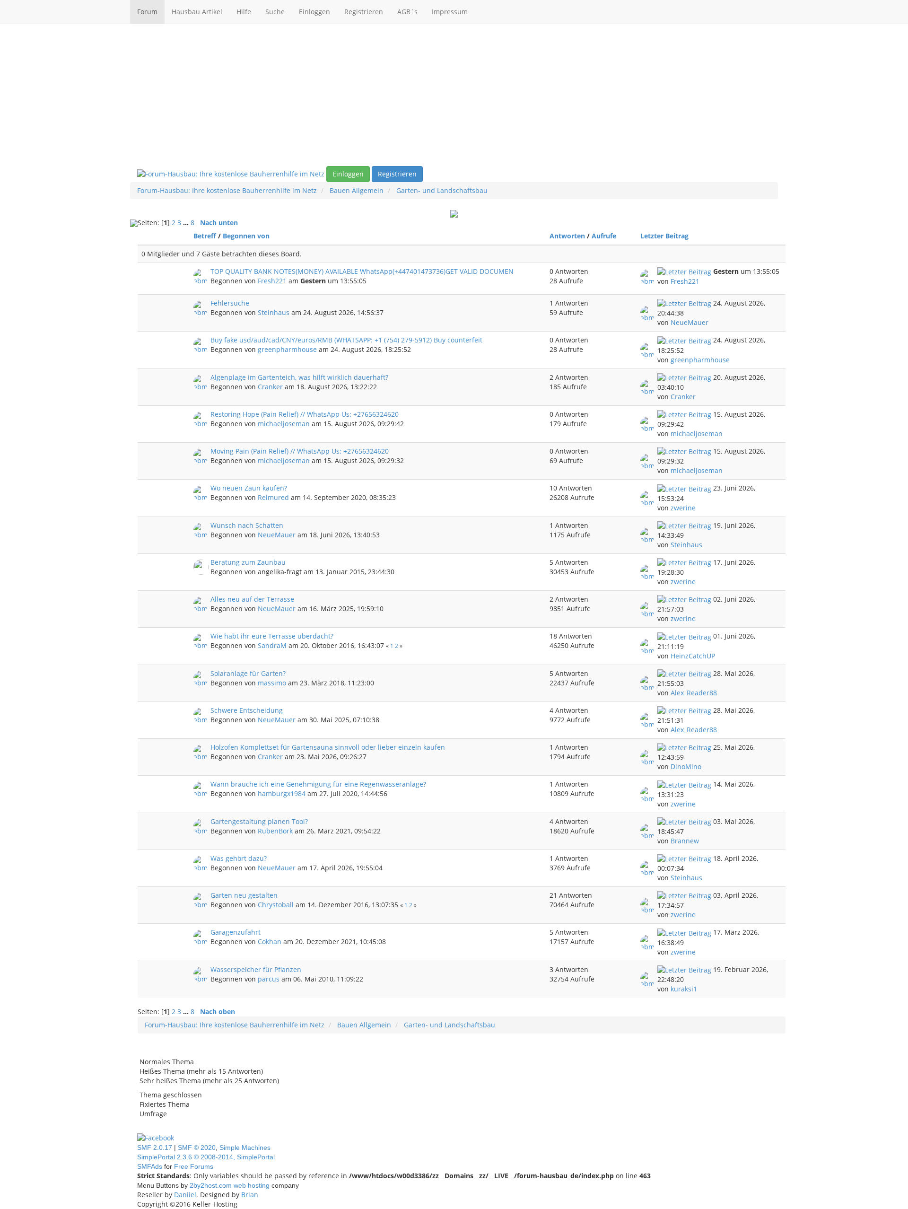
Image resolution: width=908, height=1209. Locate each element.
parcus (268, 978)
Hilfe (243, 11)
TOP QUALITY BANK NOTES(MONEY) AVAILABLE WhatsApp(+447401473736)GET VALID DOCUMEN (362, 271)
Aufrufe (604, 235)
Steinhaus (273, 312)
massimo (272, 682)
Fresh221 (272, 280)
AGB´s (407, 11)
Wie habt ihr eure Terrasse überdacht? (271, 635)
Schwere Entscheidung (246, 710)
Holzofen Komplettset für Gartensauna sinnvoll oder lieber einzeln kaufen (327, 747)
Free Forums (193, 1166)
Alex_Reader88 (694, 692)
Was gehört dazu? (238, 858)
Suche (275, 11)
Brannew (685, 840)
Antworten (567, 235)
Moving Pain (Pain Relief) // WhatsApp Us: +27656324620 (299, 451)
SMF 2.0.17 (154, 1147)
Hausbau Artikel (197, 11)
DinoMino (686, 766)
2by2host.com (211, 1185)
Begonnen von (246, 235)
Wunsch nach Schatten (246, 525)
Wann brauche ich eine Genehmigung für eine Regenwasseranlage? (318, 784)
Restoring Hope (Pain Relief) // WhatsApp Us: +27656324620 (304, 414)
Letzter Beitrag (665, 235)
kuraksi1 (684, 988)
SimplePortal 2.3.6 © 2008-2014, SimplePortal (206, 1157)
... (187, 222)
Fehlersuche (229, 302)
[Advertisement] (454, 95)
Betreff (204, 235)
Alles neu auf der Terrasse (252, 599)
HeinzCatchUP (693, 655)
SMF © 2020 (197, 1147)
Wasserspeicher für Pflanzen (255, 969)
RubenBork (275, 830)
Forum (147, 11)
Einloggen (314, 11)
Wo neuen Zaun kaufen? (248, 487)
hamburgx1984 (282, 793)
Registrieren (363, 11)
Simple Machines (245, 1147)
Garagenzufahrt (235, 932)
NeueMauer (689, 322)
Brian (249, 1194)
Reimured (273, 497)
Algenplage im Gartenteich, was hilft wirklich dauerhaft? (299, 377)
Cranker (270, 386)
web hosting (252, 1185)
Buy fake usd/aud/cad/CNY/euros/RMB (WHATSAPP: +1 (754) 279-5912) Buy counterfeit (346, 339)
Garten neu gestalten (244, 895)
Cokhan (269, 941)
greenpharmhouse (287, 349)
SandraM (272, 645)
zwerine (683, 507)
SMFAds (149, 1166)
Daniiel (185, 1194)
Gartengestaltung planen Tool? (259, 821)
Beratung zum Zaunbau (248, 562)
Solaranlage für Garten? (248, 673)
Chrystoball (276, 904)
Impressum (450, 11)
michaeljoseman (284, 423)
